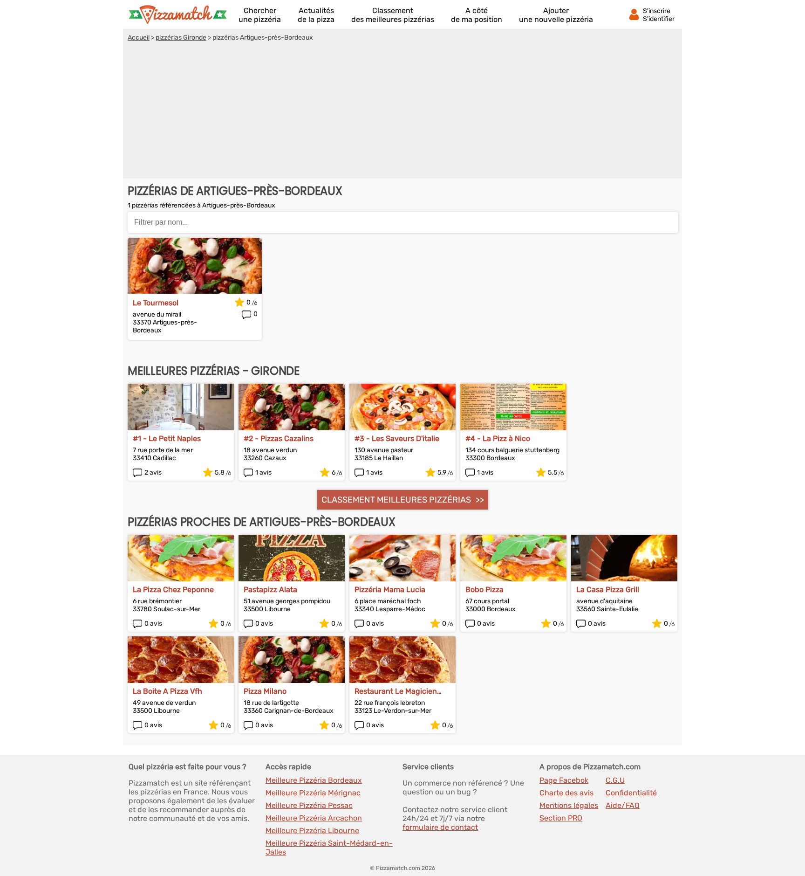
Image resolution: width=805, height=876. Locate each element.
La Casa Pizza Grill (607, 589)
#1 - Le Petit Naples (167, 438)
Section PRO (560, 818)
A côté (476, 15)
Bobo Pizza (484, 589)
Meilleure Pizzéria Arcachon (314, 818)
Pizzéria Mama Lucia (390, 589)
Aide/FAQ (623, 805)
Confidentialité (631, 792)
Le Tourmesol (155, 302)
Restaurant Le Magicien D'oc (396, 691)
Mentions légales (568, 805)
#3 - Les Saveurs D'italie (397, 438)
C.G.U (615, 780)
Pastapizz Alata (270, 589)
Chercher (260, 15)
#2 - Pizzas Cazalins (279, 438)
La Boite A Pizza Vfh (167, 691)
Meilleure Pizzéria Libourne (312, 830)
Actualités (316, 15)
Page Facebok (563, 780)
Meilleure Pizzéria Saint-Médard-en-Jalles (329, 847)
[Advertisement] (402, 111)
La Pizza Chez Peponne (173, 589)
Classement (392, 15)
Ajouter (556, 15)
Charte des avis (566, 792)
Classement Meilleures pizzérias (396, 500)
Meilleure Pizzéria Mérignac (313, 792)
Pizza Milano (265, 691)
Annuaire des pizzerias (177, 14)
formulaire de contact (440, 827)
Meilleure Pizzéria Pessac (309, 805)
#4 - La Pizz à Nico (497, 438)
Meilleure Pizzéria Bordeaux (314, 780)
